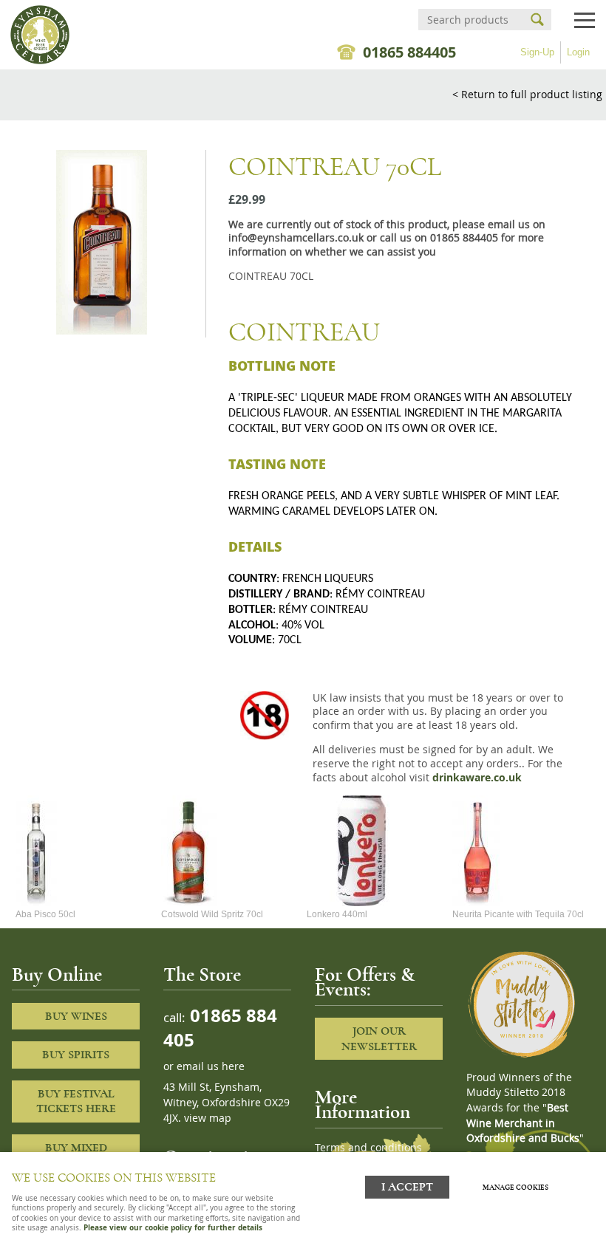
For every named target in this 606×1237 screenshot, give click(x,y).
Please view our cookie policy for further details (173, 1227)
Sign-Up (537, 52)
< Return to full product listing (527, 94)
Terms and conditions (368, 1147)
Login (578, 52)
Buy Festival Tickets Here (76, 1101)
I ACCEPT (407, 1187)
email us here (211, 1066)
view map (207, 1118)
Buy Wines (76, 1016)
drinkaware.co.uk (477, 777)
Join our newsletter (379, 1038)
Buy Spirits (75, 1054)
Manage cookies (515, 1187)
